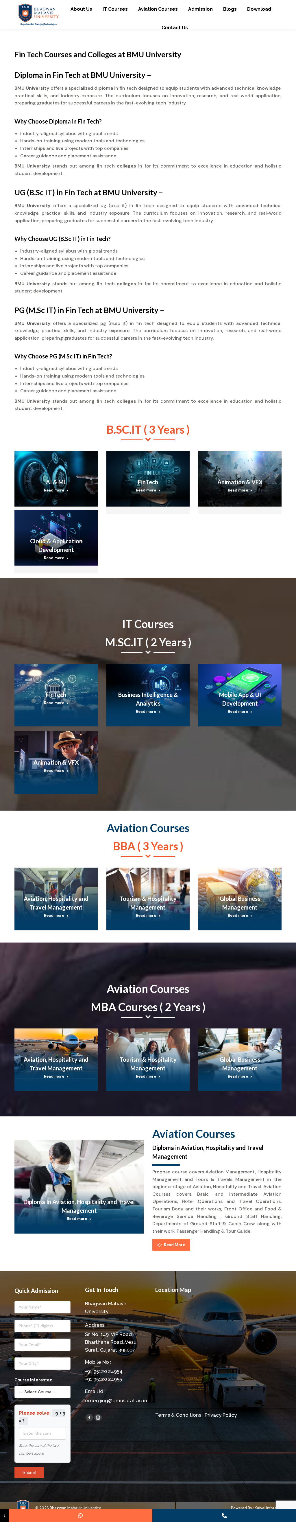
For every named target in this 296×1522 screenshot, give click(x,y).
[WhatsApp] (81, 1515)
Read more (54, 490)
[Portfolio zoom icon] (48, 460)
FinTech (148, 481)
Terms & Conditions (178, 1415)
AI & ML (56, 481)
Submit (29, 1472)
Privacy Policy (221, 1415)
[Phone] (224, 1515)
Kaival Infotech (268, 1508)
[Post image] (79, 1183)
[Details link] (64, 460)
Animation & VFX (240, 481)
